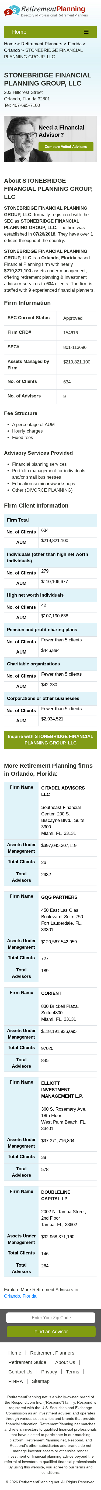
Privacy (49, 1372)
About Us (65, 1362)
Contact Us (20, 1372)
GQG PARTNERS (59, 897)
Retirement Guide (27, 1362)
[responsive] (86, 32)
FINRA (15, 1381)
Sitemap (41, 1381)
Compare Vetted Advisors (66, 147)
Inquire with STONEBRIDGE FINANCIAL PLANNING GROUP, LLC (50, 740)
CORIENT (51, 993)
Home (19, 32)
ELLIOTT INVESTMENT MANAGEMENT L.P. (62, 1090)
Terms (72, 1372)
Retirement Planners (52, 1353)
